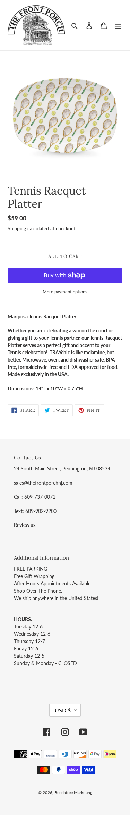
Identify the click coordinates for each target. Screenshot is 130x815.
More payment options (65, 291)
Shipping (17, 228)
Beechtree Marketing (73, 792)
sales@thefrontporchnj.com (43, 483)
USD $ (63, 710)
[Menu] (118, 25)
